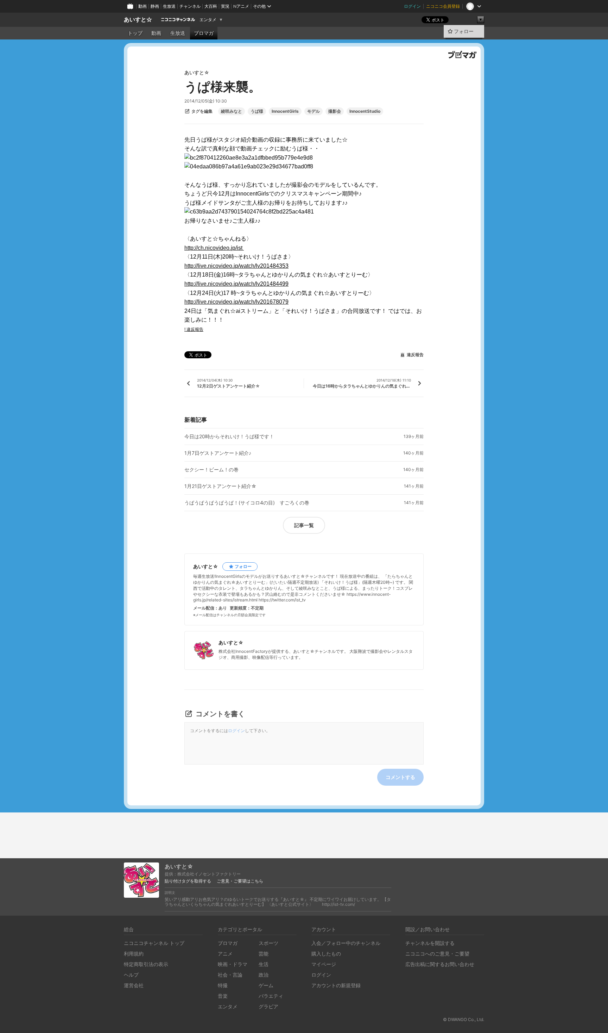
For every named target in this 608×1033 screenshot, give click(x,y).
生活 (263, 964)
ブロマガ (204, 33)
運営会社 (134, 985)
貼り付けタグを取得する (188, 881)
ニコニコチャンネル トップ (154, 943)
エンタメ (208, 19)
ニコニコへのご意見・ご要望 (437, 954)
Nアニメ (241, 6)
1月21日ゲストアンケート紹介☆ (220, 486)
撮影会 (334, 111)
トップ (135, 33)
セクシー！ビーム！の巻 (211, 469)
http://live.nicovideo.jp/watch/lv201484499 (236, 284)
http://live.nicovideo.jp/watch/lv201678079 (236, 302)
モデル (313, 111)
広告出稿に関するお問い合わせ (439, 964)
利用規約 (134, 954)
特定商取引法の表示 (146, 964)
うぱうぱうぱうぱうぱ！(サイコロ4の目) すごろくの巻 (246, 502)
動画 (142, 6)
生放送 (169, 6)
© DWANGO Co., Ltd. (463, 1019)
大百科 (210, 6)
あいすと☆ (138, 20)
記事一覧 (304, 525)
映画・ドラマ (232, 964)
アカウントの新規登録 (336, 985)
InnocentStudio (364, 111)
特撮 (223, 985)
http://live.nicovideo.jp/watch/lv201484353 (236, 266)
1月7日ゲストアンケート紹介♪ (217, 453)
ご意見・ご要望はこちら (240, 881)
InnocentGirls (285, 111)
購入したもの (326, 954)
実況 (225, 6)
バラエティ (271, 996)
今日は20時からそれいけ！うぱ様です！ (229, 436)
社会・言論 (230, 975)
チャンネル (190, 6)
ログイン (412, 6)
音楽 (223, 996)
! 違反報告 (193, 329)
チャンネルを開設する (430, 943)
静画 (155, 6)
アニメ (225, 954)
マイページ (323, 964)
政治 (263, 975)
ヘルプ (131, 975)
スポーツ (268, 943)
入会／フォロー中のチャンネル (345, 943)
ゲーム (266, 985)
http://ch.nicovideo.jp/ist (214, 248)
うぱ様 (257, 111)
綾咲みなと (231, 111)
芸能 (263, 954)
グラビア (268, 1006)
